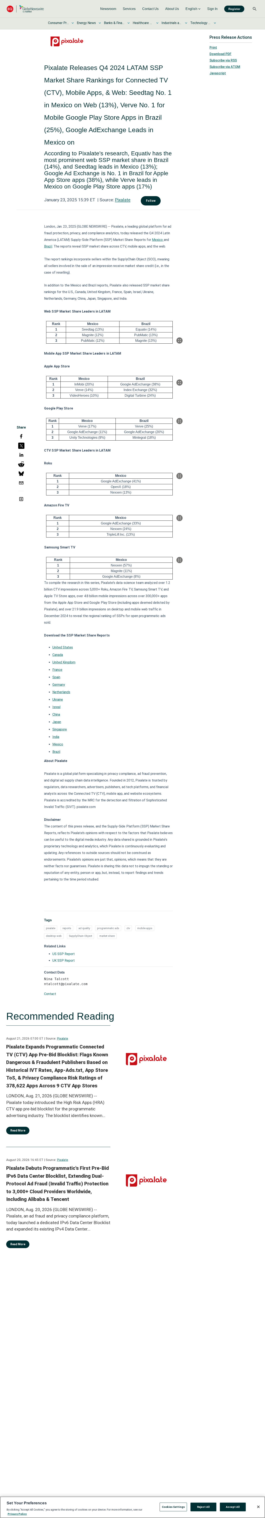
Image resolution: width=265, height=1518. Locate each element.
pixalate (50, 928)
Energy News (86, 23)
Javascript (218, 73)
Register (234, 9)
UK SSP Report (63, 960)
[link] (108, 9)
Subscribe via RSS (223, 60)
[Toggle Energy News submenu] (100, 23)
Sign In (212, 9)
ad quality (84, 928)
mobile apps (144, 928)
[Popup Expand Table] (179, 340)
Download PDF (220, 54)
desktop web (54, 935)
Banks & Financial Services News (114, 23)
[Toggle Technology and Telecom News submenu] (215, 23)
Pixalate (122, 199)
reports (67, 928)
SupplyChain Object (80, 935)
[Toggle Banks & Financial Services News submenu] (128, 23)
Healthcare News (143, 23)
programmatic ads (108, 928)
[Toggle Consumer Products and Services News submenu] (73, 23)
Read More (17, 1130)
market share (107, 935)
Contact (50, 994)
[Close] (258, 1506)
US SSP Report (63, 954)
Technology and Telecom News (200, 23)
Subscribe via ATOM (225, 67)
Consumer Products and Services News (58, 23)
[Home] (25, 8)
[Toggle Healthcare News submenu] (157, 23)
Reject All (203, 1506)
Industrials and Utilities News (171, 23)
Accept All (233, 1506)
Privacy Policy (17, 1513)
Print (213, 48)
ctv (128, 928)
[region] (132, 1507)
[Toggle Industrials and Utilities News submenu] (186, 23)
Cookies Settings (173, 1506)
